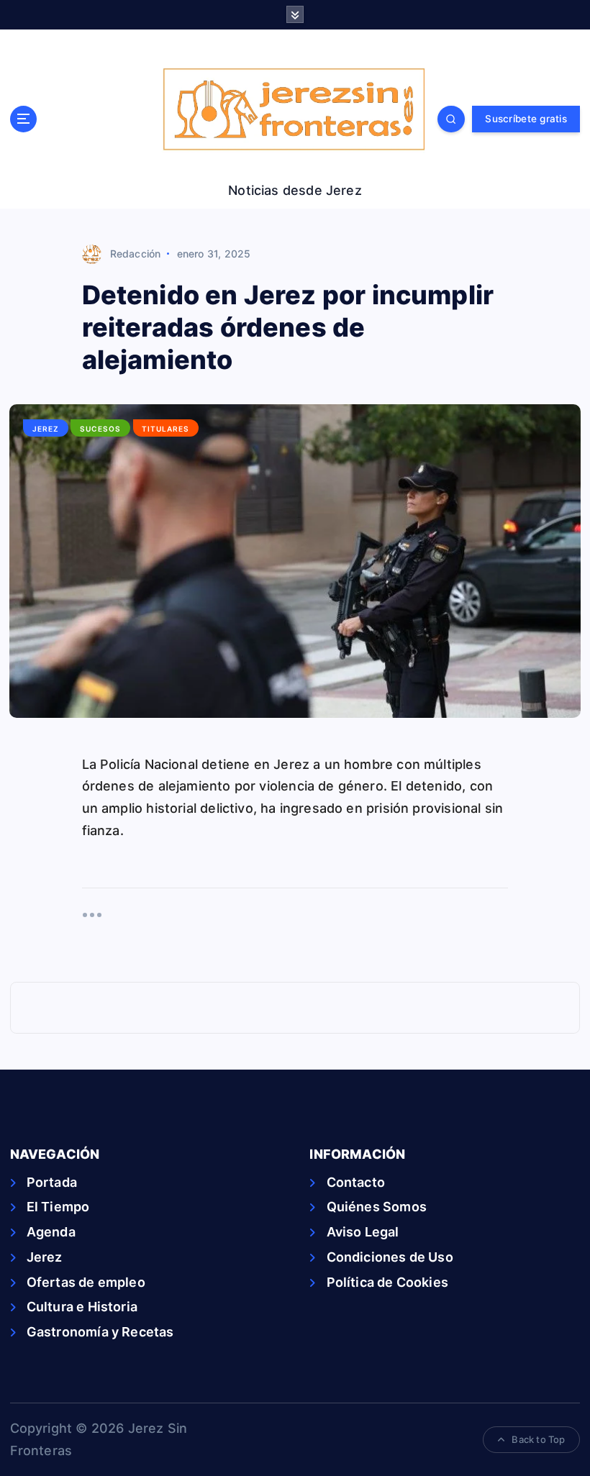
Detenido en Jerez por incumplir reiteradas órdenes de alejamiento (288, 327)
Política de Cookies (387, 1282)
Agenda (51, 1231)
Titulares (165, 428)
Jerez (45, 428)
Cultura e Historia (82, 1306)
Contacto (356, 1182)
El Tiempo (58, 1206)
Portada (52, 1182)
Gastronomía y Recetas (100, 1331)
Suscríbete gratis (525, 118)
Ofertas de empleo (86, 1282)
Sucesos (100, 428)
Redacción (135, 253)
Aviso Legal (363, 1231)
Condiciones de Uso (390, 1257)
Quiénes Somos (377, 1206)
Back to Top (538, 1439)
